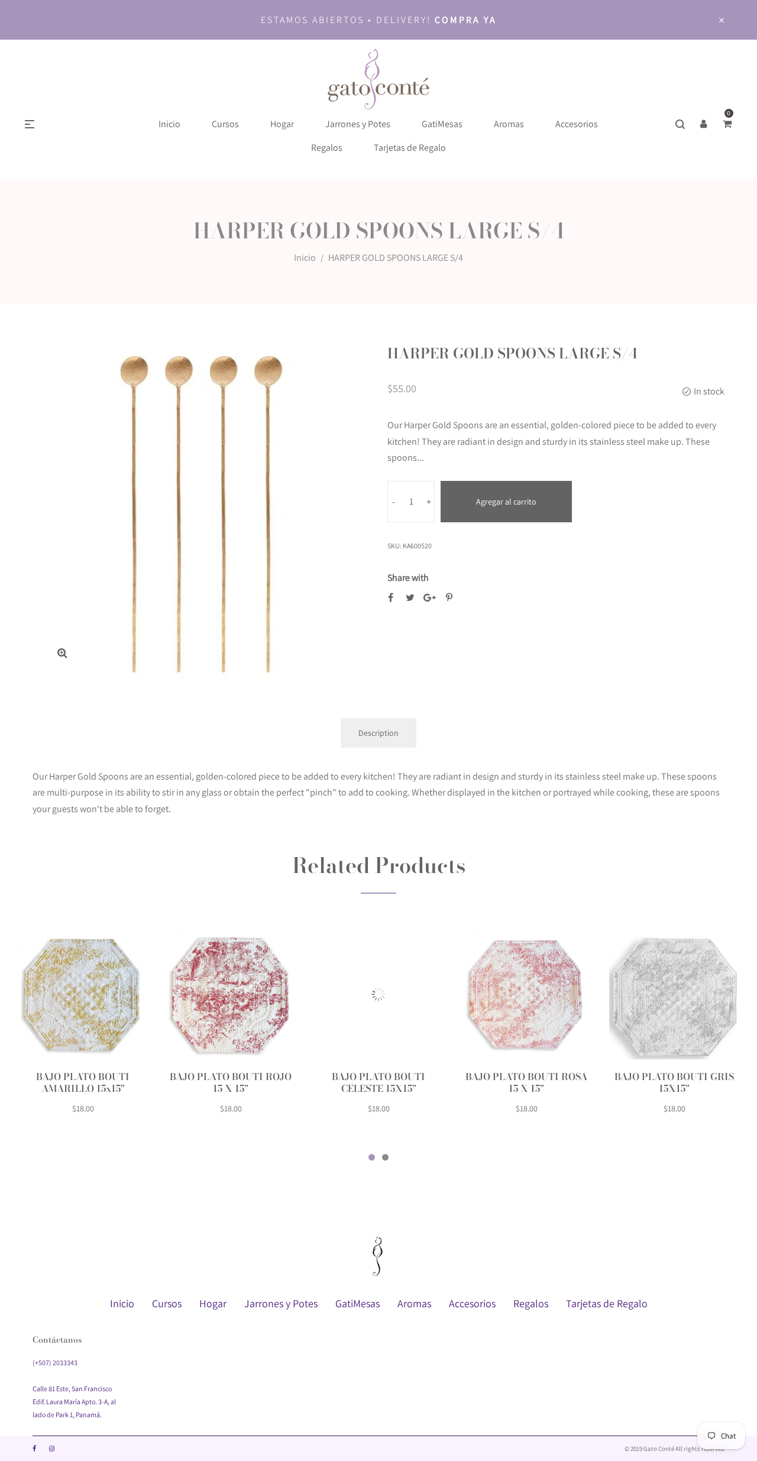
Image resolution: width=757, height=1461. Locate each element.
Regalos (530, 1303)
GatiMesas (357, 1303)
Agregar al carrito (506, 501)
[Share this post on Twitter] (410, 597)
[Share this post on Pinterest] (449, 597)
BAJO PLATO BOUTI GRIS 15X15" (674, 1082)
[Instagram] (51, 1448)
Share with (408, 577)
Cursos (167, 1303)
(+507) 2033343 (55, 1362)
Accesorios (472, 1303)
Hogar (213, 1303)
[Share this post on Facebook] (390, 597)
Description (378, 733)
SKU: (394, 545)
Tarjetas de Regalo (607, 1303)
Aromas (414, 1303)
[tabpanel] (83, 1028)
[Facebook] (34, 1448)
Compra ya (466, 20)
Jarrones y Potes (281, 1303)
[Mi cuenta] (704, 124)
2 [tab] (385, 1157)
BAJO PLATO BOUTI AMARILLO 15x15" (83, 1082)
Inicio (305, 257)
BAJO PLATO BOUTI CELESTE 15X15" (378, 1082)
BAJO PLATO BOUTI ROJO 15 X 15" (231, 1082)
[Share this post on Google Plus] (429, 597)
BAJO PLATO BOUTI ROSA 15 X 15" (526, 1082)
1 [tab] (371, 1157)
